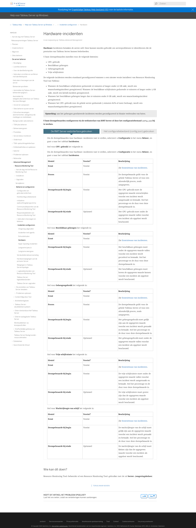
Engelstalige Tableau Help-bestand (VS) (90, 9)
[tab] (71, 131)
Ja (143, 496)
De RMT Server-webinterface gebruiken (71, 131)
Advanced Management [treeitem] (22, 162)
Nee (151, 496)
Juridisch (42, 521)
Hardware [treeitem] (22, 240)
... (56, 25)
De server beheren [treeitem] (19, 59)
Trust (108, 521)
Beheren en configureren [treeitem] (25, 187)
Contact (116, 521)
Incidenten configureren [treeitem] (26, 225)
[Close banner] (193, 9)
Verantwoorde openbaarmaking (92, 521)
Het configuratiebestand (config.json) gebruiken (129, 131)
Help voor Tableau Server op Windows (38, 25)
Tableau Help (17, 25)
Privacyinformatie (72, 521)
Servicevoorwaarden (56, 521)
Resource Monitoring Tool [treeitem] (24, 166)
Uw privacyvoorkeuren (145, 521)
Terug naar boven (101, 486)
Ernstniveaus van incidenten (134, 168)
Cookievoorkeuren (128, 521)
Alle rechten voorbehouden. (60, 526)
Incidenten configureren (68, 25)
